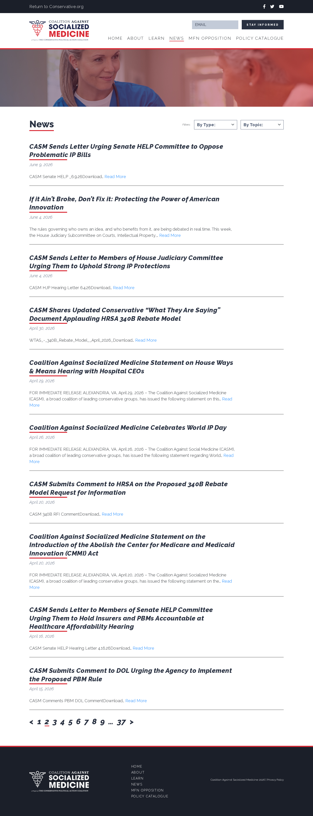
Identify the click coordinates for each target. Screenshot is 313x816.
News (176, 38)
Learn (156, 38)
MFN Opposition (210, 38)
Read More (115, 176)
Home (115, 38)
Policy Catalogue (260, 38)
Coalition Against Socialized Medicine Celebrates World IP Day (128, 427)
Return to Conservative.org (56, 6)
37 (121, 721)
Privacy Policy (275, 779)
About (135, 38)
